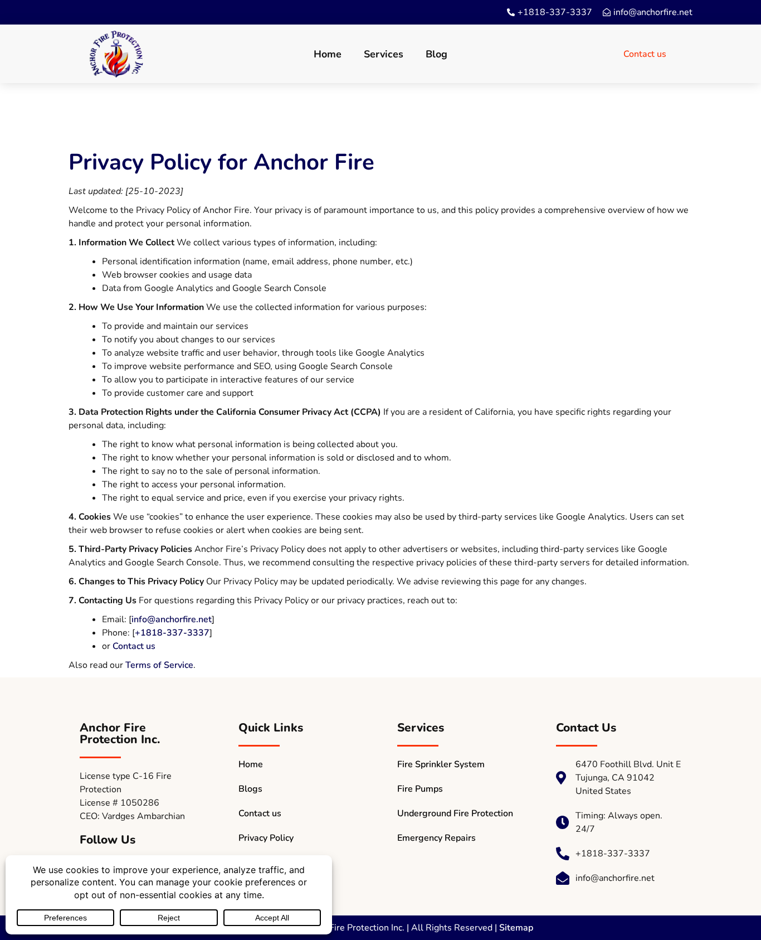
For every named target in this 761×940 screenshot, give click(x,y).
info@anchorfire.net (171, 619)
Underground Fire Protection (455, 813)
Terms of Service (159, 665)
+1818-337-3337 (172, 633)
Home (328, 54)
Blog (436, 54)
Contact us (134, 646)
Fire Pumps (420, 789)
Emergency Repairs (436, 838)
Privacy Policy (266, 838)
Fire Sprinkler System (441, 764)
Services (383, 54)
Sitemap (516, 928)
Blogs (250, 789)
